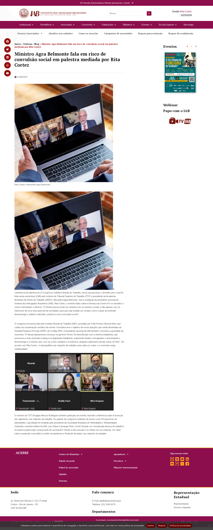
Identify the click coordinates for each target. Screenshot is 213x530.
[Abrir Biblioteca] (134, 24)
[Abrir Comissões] (94, 24)
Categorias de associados (118, 33)
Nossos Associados (28, 33)
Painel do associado (69, 467)
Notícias (63, 480)
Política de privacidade (180, 525)
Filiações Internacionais (126, 467)
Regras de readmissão (180, 33)
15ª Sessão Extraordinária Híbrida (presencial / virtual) (105, 3)
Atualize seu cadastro (61, 33)
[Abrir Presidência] (53, 24)
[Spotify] (177, 464)
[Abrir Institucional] (32, 24)
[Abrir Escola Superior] (176, 24)
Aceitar (150, 525)
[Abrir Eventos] (151, 24)
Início (17, 43)
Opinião (63, 474)
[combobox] (127, 13)
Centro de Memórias (69, 454)
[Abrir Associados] (74, 24)
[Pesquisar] (149, 13)
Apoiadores (119, 454)
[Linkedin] (187, 459)
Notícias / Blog (31, 43)
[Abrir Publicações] (115, 24)
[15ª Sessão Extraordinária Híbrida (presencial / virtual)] (132, 3)
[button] (187, 46)
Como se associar (88, 33)
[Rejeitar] (209, 525)
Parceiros (118, 460)
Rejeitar (161, 525)
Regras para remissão (150, 33)
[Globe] (172, 459)
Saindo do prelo (67, 460)
